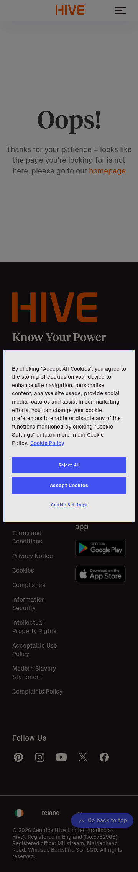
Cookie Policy (47, 443)
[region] (69, 436)
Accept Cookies (69, 485)
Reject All (69, 465)
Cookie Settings (69, 505)
